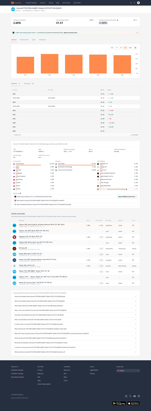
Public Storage (104, 182)
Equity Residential (105, 185)
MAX (130, 48)
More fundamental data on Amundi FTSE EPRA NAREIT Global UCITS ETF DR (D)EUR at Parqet (44, 204)
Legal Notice (94, 370)
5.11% (88, 266)
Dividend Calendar (31, 3)
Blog (65, 377)
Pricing (51, 3)
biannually (109, 248)
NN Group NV (23, 248)
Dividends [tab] (15, 83)
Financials (121, 248)
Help (39, 380)
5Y (125, 48)
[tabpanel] (75, 61)
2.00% (88, 225)
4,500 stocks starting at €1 (34, 196)
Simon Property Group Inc (107, 173)
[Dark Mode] (134, 2)
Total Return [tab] (42, 40)
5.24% (88, 248)
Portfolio (77, 3)
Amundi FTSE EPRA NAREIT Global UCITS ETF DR (34, 271)
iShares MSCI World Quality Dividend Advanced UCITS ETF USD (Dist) (42, 224)
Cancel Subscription (44, 384)
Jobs (65, 374)
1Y (117, 48)
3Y (121, 48)
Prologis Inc (103, 167)
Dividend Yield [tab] (24, 40)
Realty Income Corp (105, 179)
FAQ (38, 377)
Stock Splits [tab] (28, 83)
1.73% (88, 260)
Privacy (92, 374)
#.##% (103, 23)
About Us (67, 370)
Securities (66, 3)
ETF (133, 225)
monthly (108, 266)
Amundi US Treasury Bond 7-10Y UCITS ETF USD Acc (35, 282)
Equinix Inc (103, 170)
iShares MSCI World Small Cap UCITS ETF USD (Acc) (36, 242)
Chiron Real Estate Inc (27, 265)
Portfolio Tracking (17, 374)
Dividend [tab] (13, 40)
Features (42, 3)
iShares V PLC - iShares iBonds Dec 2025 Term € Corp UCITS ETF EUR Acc (43, 276)
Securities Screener (17, 377)
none (107, 231)
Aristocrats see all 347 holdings (116, 189)
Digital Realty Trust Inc (106, 176)
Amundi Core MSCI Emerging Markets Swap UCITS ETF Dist (37, 259)
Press (65, 380)
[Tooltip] (20, 193)
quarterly (109, 225)
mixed (120, 225)
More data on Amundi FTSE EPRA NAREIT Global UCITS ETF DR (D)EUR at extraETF (40, 200)
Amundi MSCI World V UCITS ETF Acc (30, 253)
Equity (134, 248)
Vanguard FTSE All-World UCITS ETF (30, 236)
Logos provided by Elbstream (19, 398)
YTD (112, 48)
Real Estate (122, 266)
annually (108, 260)
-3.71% (101, 225)
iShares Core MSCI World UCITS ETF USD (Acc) (34, 230)
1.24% (88, 237)
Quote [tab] (33, 40)
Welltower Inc (104, 163)
